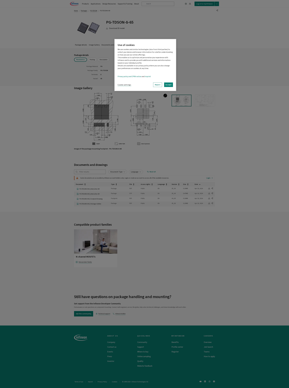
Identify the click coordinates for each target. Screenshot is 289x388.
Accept (168, 84)
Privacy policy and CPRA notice (129, 76)
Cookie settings (124, 85)
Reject (157, 84)
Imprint (148, 76)
